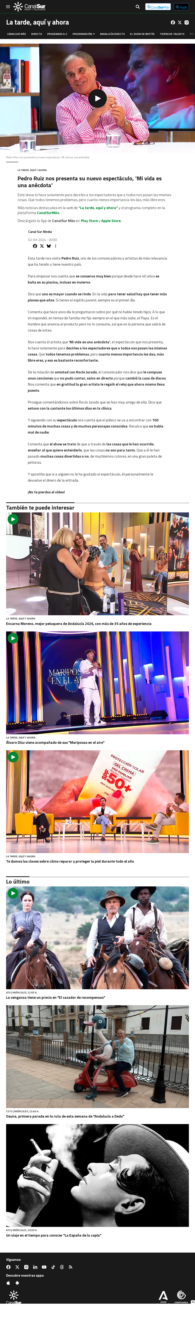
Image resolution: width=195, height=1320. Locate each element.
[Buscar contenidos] (137, 7)
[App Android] (18, 1283)
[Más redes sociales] (55, 246)
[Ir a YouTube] (45, 1267)
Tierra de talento (172, 34)
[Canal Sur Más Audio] (181, 6)
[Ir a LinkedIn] (36, 1267)
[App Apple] (9, 1283)
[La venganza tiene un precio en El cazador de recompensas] (97, 937)
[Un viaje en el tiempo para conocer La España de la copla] (97, 1175)
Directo (36, 34)
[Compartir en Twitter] (42, 246)
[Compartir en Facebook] (35, 246)
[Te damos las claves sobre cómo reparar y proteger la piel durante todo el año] (97, 801)
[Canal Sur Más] (158, 6)
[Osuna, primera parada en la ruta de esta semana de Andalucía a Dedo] (97, 1056)
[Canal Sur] (29, 6)
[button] (97, 98)
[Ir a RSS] (71, 1267)
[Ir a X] (179, 22)
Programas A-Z (57, 34)
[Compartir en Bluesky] (48, 246)
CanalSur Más (16, 34)
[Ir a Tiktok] (54, 1267)
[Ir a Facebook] (173, 22)
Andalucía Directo (112, 34)
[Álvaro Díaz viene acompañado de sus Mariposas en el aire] (97, 682)
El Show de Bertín (142, 34)
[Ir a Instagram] (186, 22)
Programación (82, 34)
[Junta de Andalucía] (163, 1298)
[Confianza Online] (181, 1298)
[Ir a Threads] (63, 1267)
